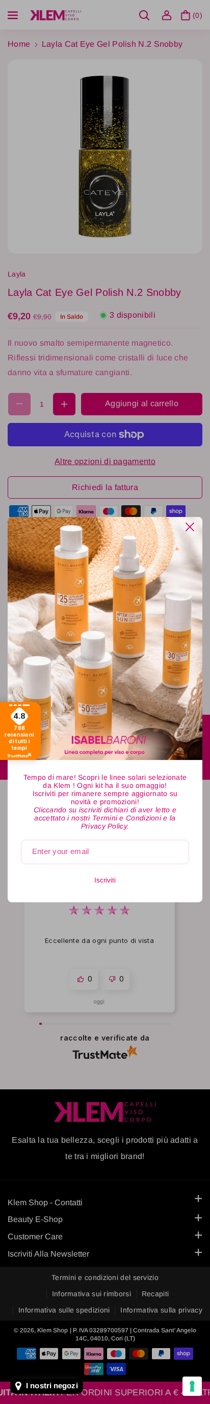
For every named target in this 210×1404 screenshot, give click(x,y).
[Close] (189, 527)
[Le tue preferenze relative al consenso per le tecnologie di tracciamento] (192, 1386)
